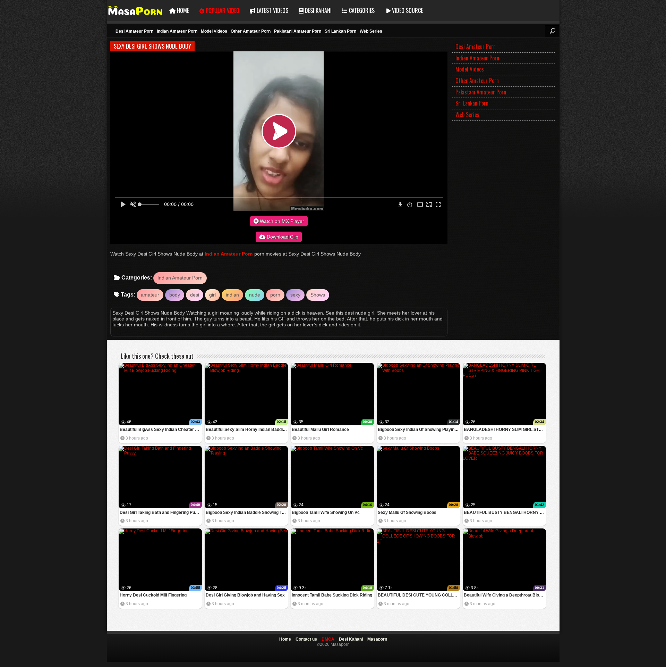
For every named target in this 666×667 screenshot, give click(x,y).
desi (194, 295)
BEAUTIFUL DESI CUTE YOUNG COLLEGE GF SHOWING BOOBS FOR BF (419, 595)
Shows (317, 295)
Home (182, 10)
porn (275, 295)
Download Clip (281, 237)
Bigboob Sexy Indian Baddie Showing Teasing (247, 512)
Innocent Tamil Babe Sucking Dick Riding (332, 595)
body (174, 295)
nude (254, 295)
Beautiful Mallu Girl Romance (320, 429)
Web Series (371, 31)
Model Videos (214, 31)
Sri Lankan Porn (340, 31)
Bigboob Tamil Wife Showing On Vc (326, 512)
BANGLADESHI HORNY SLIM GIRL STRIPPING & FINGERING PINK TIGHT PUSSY (505, 429)
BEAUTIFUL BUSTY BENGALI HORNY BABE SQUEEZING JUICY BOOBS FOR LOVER (505, 512)
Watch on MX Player (281, 221)
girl (212, 295)
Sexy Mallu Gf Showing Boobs (407, 512)
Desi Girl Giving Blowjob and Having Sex (245, 595)
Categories (361, 10)
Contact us (306, 639)
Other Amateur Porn (251, 31)
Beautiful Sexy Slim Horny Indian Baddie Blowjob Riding (247, 429)
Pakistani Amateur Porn (297, 31)
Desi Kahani (318, 10)
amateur (150, 295)
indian (232, 295)
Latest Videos (271, 10)
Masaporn (135, 10)
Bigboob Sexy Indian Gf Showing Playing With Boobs (419, 429)
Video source (407, 10)
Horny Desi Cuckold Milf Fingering (153, 595)
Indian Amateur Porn (177, 31)
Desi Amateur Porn (134, 31)
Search (552, 31)
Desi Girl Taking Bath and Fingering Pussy (161, 512)
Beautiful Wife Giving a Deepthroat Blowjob (505, 595)
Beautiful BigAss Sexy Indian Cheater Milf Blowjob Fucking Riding (161, 429)
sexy (295, 295)
